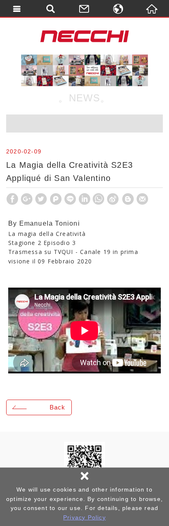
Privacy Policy (84, 517)
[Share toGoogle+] (27, 199)
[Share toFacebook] (12, 199)
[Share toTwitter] (41, 199)
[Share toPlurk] (56, 199)
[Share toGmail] (142, 199)
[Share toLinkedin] (84, 199)
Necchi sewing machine (84, 36)
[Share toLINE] (70, 199)
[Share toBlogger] (128, 199)
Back (57, 407)
